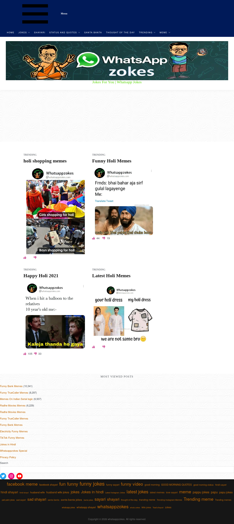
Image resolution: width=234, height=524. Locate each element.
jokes (75, 491)
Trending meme (198, 499)
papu (214, 492)
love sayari (172, 492)
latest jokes (137, 491)
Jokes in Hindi (8, 444)
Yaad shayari (158, 507)
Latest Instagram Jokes (115, 492)
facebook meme (22, 484)
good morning (152, 484)
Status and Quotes (63, 32)
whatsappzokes (112, 506)
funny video (132, 484)
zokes (168, 507)
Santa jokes (88, 499)
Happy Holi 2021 (40, 275)
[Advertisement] (117, 116)
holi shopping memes (45, 160)
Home (10, 32)
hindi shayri (24, 492)
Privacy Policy (8, 457)
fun (62, 483)
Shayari (39, 32)
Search (4, 463)
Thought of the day (120, 32)
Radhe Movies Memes (13, 405)
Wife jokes (146, 507)
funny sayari (112, 484)
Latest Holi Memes (111, 275)
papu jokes (226, 492)
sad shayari (36, 499)
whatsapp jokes (68, 507)
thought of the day (129, 499)
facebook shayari (48, 484)
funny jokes (92, 483)
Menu (64, 13)
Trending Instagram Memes (169, 499)
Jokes (23, 32)
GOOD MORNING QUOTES (176, 484)
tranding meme (147, 499)
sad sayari (21, 499)
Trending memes (223, 499)
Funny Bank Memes (11, 386)
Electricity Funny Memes (14, 431)
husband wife (37, 492)
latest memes (157, 492)
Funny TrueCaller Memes (14, 392)
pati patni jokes (8, 499)
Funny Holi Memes (111, 160)
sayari (100, 499)
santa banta (53, 499)
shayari (113, 499)
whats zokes (135, 507)
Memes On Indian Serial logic (16, 399)
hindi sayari (220, 484)
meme (185, 491)
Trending (145, 32)
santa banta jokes (71, 499)
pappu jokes (201, 492)
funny (72, 483)
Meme (163, 32)
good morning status (203, 484)
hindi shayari (9, 492)
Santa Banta (93, 32)
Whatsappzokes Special (13, 450)
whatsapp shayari (86, 507)
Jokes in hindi (92, 491)
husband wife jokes (57, 492)
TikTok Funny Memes (12, 437)
